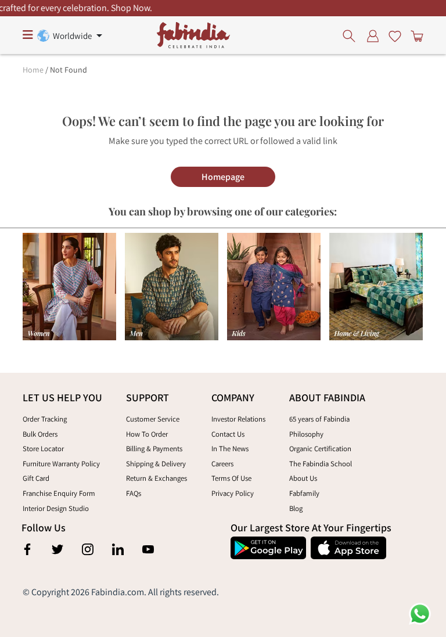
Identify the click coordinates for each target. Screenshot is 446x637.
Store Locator (43, 449)
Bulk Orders (40, 434)
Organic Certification (320, 449)
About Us (303, 478)
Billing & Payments (154, 449)
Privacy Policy (232, 493)
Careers (222, 464)
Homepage (223, 177)
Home (33, 69)
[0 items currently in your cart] (414, 35)
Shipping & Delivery (156, 464)
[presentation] (352, 35)
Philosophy (306, 434)
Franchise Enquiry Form (59, 493)
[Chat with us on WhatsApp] (419, 613)
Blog (296, 508)
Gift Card (36, 478)
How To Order (147, 434)
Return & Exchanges (156, 478)
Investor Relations (238, 419)
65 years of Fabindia (319, 419)
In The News (230, 449)
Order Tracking (45, 419)
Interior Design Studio (56, 508)
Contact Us (227, 434)
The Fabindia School (320, 464)
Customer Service (152, 419)
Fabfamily (304, 493)
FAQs (133, 493)
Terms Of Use (231, 478)
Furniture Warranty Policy (61, 464)
